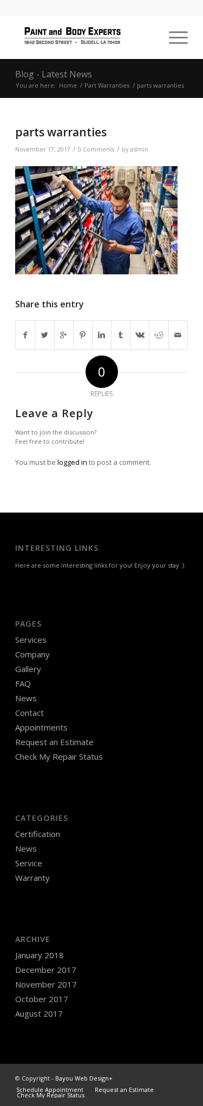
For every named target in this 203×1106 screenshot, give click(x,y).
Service (28, 863)
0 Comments (96, 149)
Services (31, 639)
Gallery (28, 668)
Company (32, 654)
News (26, 698)
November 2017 (46, 984)
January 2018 (39, 955)
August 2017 (39, 1013)
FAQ (23, 683)
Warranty (32, 877)
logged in (72, 462)
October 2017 (41, 998)
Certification (37, 833)
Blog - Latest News (53, 74)
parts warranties (61, 132)
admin (139, 149)
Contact (29, 712)
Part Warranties (106, 85)
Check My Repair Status (59, 756)
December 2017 (45, 969)
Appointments (41, 727)
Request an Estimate (54, 741)
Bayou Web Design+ (84, 1078)
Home (68, 85)
